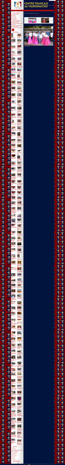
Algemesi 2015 (13, 264)
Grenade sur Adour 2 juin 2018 (19, 160)
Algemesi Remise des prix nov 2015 (20, 247)
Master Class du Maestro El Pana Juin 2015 (20, 282)
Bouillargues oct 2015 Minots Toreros (14, 258)
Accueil (25, 13)
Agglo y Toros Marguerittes (13, 353)
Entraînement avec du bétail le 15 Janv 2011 (14, 436)
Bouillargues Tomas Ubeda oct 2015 (19, 252)
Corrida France (14, 455)
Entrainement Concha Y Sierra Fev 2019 (14, 130)
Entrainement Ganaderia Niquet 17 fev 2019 (19, 123)
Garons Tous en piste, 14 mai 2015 (14, 287)
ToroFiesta (13, 454)
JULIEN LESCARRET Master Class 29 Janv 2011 (20, 429)
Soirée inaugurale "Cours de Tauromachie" (19, 104)
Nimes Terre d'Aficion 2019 (19, 117)
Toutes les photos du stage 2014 (20, 323)
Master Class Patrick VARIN (19, 401)
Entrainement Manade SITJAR (14, 72)
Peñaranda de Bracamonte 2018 (19, 137)
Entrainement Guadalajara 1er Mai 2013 (19, 354)
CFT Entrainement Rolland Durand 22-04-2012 (20, 376)
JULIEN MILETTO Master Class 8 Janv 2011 (19, 436)
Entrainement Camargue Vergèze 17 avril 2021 (14, 55)
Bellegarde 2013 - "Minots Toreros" (20, 348)
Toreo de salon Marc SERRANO (14, 61)
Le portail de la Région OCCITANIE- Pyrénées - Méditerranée (17, 450)
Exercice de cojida (19, 61)
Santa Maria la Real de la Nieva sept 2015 (20, 271)
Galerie (27, 13)
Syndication (31, 464)
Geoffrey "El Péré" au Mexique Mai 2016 (19, 228)
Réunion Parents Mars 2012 (13, 383)
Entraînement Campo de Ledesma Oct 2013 (13, 341)
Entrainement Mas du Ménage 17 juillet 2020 (14, 78)
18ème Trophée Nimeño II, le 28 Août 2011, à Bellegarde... (13, 422)
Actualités (13, 15)
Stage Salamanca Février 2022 (19, 49)
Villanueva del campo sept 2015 (19, 265)
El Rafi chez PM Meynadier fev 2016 (19, 240)
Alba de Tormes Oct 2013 (19, 341)
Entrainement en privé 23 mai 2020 (19, 85)
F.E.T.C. (18, 359)
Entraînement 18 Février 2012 (20, 388)
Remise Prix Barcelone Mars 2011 (19, 422)
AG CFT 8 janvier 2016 (13, 246)
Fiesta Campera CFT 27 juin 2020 (14, 85)
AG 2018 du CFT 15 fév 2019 (20, 130)
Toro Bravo (14, 456)
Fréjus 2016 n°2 (19, 217)
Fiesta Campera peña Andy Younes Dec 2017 (19, 171)
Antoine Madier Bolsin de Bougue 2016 (19, 235)
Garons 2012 (19, 371)
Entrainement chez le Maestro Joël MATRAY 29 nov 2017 (13, 178)
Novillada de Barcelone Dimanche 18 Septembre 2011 (20, 414)
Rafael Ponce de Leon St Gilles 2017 (20, 184)
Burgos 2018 (19, 147)
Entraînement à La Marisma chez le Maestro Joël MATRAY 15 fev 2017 (13, 212)
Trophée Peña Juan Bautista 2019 (13, 117)
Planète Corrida (14, 453)
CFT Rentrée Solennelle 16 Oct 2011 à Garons (19, 407)
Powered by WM (35, 464)
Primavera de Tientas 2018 (13, 158)
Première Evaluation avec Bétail (14, 442)
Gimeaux (12, 315)
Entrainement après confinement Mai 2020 (19, 97)
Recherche (47, 0)
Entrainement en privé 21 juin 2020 (13, 91)
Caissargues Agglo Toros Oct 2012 (20, 366)
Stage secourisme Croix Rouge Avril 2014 (19, 316)
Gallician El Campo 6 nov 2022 (19, 43)
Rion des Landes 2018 (13, 143)
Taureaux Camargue (19, 72)
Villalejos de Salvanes (13, 293)
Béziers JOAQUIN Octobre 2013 (13, 335)
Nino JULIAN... (36, 10)
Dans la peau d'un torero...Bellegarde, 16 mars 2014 (14, 323)
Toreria (13, 457)
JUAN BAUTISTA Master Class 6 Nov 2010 (19, 443)
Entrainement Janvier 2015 (19, 298)
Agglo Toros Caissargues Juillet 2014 (19, 310)
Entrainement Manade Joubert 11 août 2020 (20, 66)
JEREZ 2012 (13, 371)
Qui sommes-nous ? (15, 14)
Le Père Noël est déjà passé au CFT (14, 395)
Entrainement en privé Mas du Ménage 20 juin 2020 (20, 91)
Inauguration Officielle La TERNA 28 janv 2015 (13, 299)
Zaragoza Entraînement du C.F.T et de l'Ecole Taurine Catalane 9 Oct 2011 (13, 415)
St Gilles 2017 (19, 176)
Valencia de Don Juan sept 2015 (14, 269)
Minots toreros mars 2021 (19, 55)
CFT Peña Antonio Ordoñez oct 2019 (19, 111)
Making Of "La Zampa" (13, 400)
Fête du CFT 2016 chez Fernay (13, 240)
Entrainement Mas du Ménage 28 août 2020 (14, 66)
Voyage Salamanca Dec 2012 (13, 366)
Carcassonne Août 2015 (13, 282)
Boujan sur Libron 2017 (19, 200)
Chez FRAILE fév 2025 (19, 37)
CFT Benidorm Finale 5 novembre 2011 (13, 407)
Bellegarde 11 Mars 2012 (19, 383)
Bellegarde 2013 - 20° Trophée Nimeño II (14, 348)
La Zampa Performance (19, 394)
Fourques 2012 (13, 375)
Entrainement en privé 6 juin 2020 (13, 97)
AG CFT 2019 (13, 103)
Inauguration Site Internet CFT (13, 429)
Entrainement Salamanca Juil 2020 (19, 79)
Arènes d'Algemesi (13, 303)
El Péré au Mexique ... (13, 234)
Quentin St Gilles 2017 (13, 195)
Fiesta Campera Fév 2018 (14, 170)
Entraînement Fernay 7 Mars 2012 (13, 389)
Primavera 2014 (13, 328)
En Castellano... (14, 18)
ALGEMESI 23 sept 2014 (19, 305)
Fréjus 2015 (19, 276)
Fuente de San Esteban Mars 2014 (19, 329)
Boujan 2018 (13, 152)
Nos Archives (14, 19)
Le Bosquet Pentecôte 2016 (13, 227)
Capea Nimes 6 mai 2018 (13, 165)
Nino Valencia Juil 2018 (13, 148)
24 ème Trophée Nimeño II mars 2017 (20, 205)
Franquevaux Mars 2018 (19, 165)
